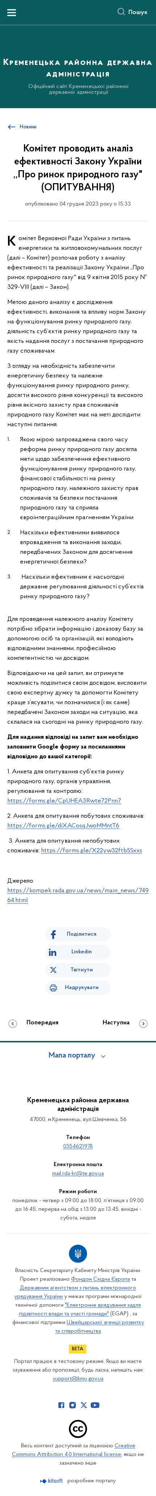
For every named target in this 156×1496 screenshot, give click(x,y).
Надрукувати (82, 987)
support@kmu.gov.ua (78, 1379)
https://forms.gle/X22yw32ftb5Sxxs (91, 851)
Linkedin (81, 952)
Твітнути (81, 970)
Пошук (138, 12)
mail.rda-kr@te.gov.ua (78, 1174)
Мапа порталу (72, 1056)
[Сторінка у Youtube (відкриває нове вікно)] (95, 1405)
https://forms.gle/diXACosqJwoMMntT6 (63, 826)
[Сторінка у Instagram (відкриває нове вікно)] (72, 1405)
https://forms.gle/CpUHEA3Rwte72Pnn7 (64, 801)
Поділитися (82, 934)
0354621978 (78, 1146)
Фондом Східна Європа (100, 1279)
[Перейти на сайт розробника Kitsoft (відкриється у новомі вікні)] (52, 1481)
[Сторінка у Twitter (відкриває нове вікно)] (83, 1405)
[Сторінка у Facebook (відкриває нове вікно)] (61, 1405)
